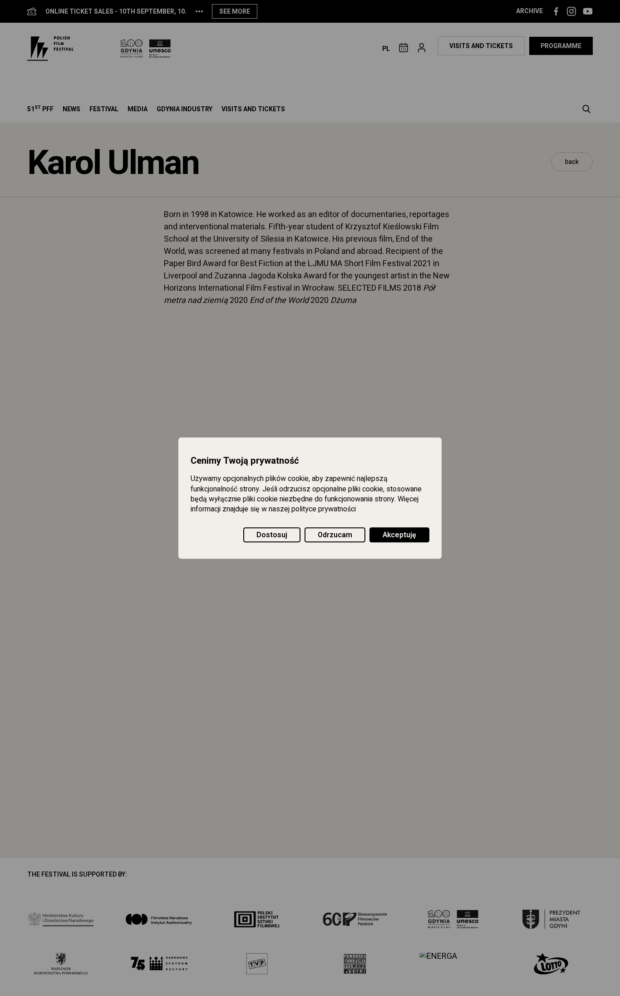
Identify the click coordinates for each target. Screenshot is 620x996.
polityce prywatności (323, 509)
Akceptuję (399, 535)
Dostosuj (271, 535)
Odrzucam (335, 535)
